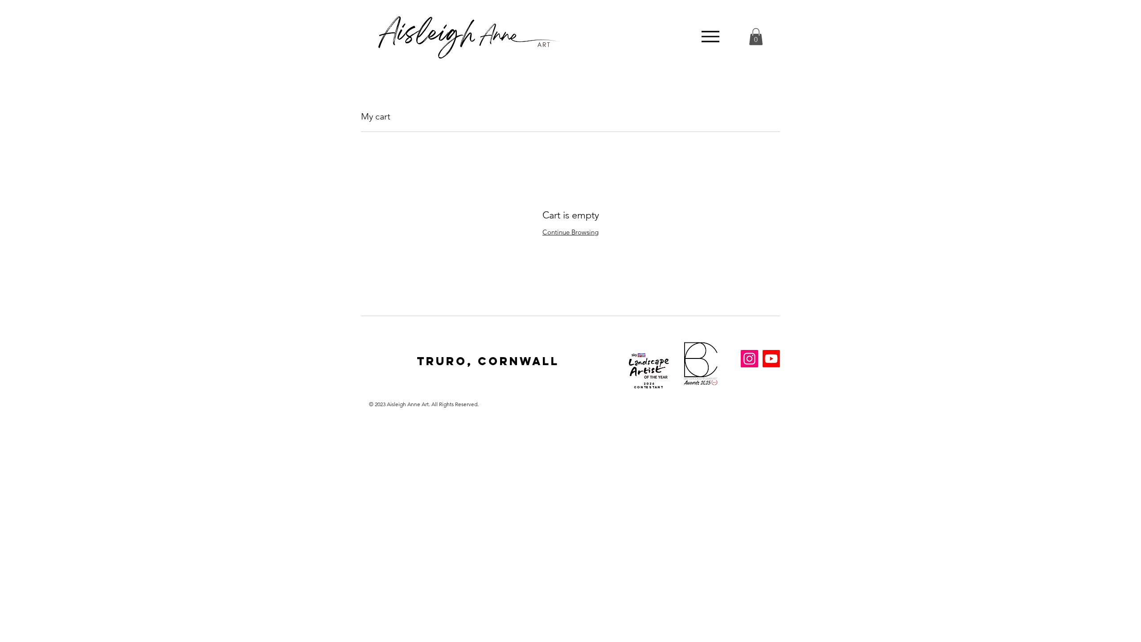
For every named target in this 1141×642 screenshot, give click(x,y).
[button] (756, 36)
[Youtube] (771, 358)
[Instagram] (749, 358)
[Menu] (710, 36)
